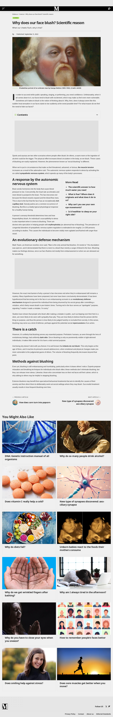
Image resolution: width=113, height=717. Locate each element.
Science (16, 18)
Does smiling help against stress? (24, 683)
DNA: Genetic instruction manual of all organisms (27, 457)
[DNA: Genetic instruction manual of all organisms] (29, 437)
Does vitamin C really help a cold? (24, 501)
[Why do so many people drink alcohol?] (84, 437)
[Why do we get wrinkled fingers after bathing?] (29, 573)
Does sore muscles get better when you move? (82, 684)
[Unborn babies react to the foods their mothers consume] (84, 528)
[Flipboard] (109, 706)
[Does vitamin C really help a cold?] (29, 482)
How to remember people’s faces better (82, 637)
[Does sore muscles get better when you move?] (84, 664)
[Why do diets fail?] (29, 528)
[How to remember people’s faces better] (84, 618)
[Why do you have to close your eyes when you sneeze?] (29, 618)
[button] (4, 9)
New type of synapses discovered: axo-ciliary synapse (82, 503)
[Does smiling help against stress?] (29, 664)
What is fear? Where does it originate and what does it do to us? (80, 197)
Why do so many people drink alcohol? (82, 456)
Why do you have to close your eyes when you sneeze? (29, 639)
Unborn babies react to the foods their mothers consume (82, 548)
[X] (106, 706)
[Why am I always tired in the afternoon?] (84, 573)
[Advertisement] (56, 136)
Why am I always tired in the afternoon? (83, 592)
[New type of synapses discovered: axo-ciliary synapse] (84, 482)
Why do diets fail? (15, 546)
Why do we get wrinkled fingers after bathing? (26, 593)
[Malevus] (56, 8)
